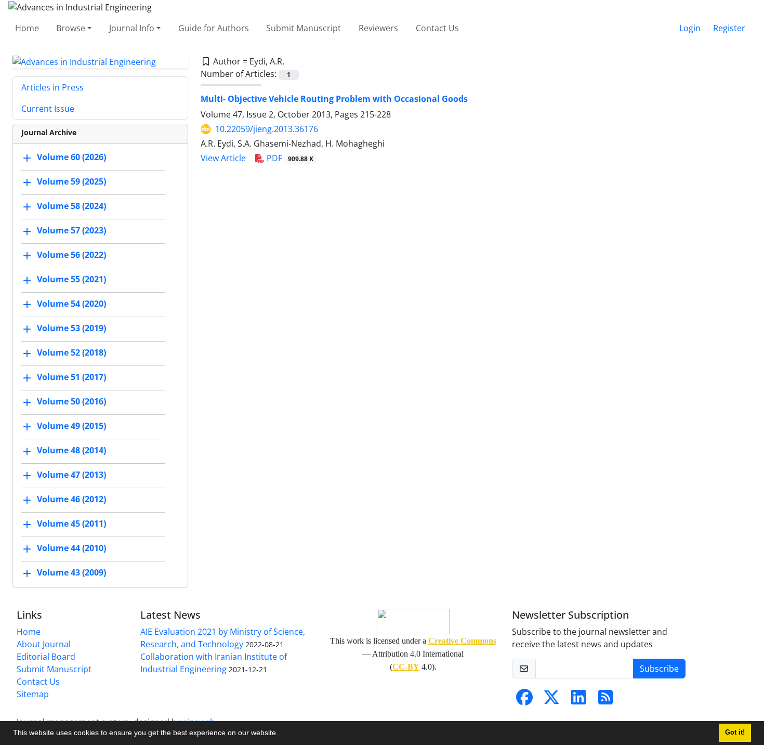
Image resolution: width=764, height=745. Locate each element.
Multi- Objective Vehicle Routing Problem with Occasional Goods (334, 98)
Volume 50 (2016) (71, 402)
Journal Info (131, 28)
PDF (289, 158)
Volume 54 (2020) (71, 304)
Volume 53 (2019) (71, 328)
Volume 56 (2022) (71, 255)
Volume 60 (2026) (71, 157)
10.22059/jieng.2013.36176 (266, 129)
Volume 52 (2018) (71, 353)
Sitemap (33, 694)
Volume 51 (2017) (71, 377)
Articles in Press (52, 87)
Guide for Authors (213, 28)
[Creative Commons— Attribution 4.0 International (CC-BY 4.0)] (413, 621)
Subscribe (659, 668)
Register (729, 28)
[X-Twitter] (551, 700)
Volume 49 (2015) (71, 426)
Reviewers (378, 28)
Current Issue (47, 108)
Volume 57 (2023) (71, 231)
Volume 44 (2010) (71, 548)
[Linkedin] (578, 700)
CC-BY (405, 666)
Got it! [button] (735, 732)
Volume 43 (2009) (71, 573)
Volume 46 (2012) (71, 499)
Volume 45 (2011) (71, 524)
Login (690, 28)
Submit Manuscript (303, 28)
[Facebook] (524, 700)
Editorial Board (46, 656)
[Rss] (605, 700)
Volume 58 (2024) (71, 206)
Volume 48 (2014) (71, 450)
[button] (281, 734)
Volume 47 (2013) (71, 475)
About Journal (44, 644)
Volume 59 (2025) (71, 182)
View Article (223, 158)
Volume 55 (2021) (71, 279)
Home (27, 28)
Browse (70, 28)
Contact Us (437, 28)
